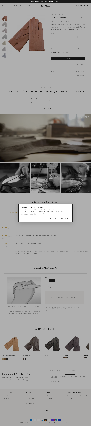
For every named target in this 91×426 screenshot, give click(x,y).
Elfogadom (64, 218)
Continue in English (54, 1)
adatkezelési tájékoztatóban (28, 214)
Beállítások (52, 218)
